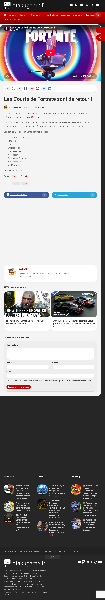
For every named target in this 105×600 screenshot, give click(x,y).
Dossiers (90, 15)
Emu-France (19, 581)
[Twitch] (76, 5)
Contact (76, 551)
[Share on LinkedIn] (47, 89)
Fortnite (16, 183)
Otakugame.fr (39, 587)
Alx (35, 592)
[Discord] (97, 5)
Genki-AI (17, 107)
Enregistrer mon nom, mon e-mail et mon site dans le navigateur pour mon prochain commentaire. (51, 381)
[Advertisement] (50, 232)
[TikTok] (92, 5)
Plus (6, 19)
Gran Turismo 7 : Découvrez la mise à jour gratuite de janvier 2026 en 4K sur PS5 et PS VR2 (73, 324)
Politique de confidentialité (21, 573)
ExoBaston (29, 581)
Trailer (40, 107)
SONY (26, 576)
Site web (9, 371)
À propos (49, 551)
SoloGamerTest (35, 584)
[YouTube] (71, 5)
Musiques (65, 15)
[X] (87, 5)
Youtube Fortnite (20, 176)
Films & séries (51, 15)
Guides (76, 15)
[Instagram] (81, 5)
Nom (9, 362)
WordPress (19, 592)
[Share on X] (11, 89)
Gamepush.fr (9, 589)
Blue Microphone (18, 579)
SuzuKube (33, 571)
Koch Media (35, 576)
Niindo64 (16, 584)
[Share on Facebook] (23, 89)
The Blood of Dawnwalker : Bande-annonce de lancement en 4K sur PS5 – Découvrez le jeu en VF (23, 522)
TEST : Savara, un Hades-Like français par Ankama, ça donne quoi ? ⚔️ (57, 491)
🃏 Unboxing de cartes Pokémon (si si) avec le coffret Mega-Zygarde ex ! (90, 525)
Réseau (62, 551)
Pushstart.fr (20, 589)
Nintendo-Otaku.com (24, 587)
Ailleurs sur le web (29, 551)
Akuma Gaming (32, 579)
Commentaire (12, 345)
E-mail (55, 362)
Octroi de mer (11, 551)
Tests (22, 15)
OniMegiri (24, 584)
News (11, 15)
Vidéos (34, 15)
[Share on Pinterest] (35, 89)
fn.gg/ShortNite (33, 117)
